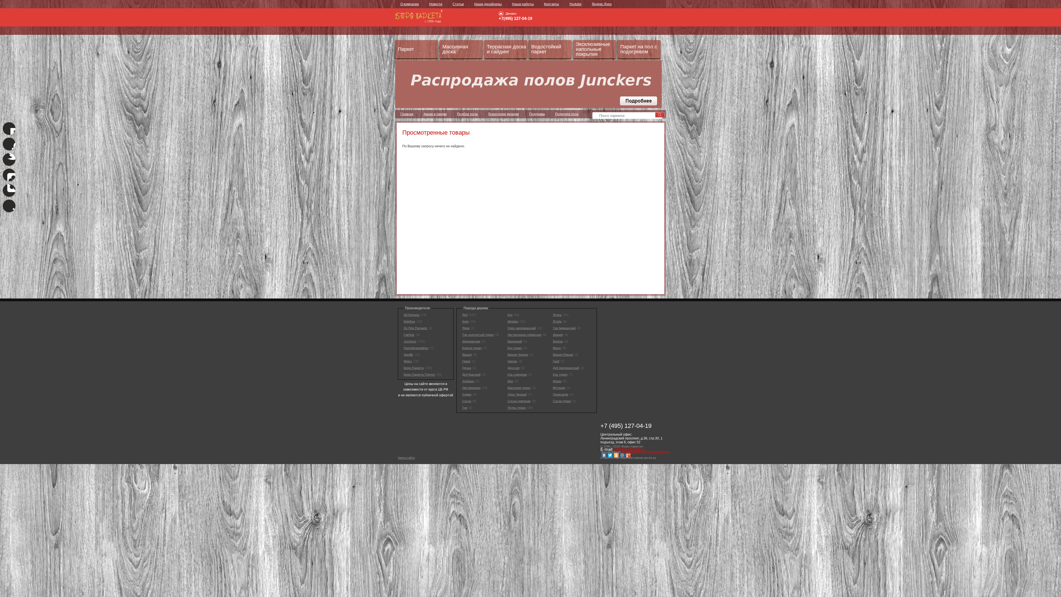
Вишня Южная (563, 354)
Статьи (458, 4)
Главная (406, 114)
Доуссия (513, 368)
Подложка (537, 114)
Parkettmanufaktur (416, 348)
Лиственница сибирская (524, 334)
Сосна (466, 401)
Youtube (575, 4)
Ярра (465, 328)
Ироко (557, 381)
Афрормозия (471, 341)
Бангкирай (515, 341)
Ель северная (517, 374)
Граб (556, 361)
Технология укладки (503, 114)
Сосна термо (562, 401)
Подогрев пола (567, 114)
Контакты (551, 4)
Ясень (557, 314)
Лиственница (471, 387)
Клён (465, 321)
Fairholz (409, 334)
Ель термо (560, 374)
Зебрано (468, 381)
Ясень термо (517, 407)
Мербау (513, 321)
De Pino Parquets (415, 328)
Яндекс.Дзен (602, 4)
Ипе (510, 381)
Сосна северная (519, 401)
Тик (464, 407)
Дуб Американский (566, 368)
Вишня (467, 354)
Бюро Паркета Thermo (419, 374)
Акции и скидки (435, 114)
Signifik (408, 354)
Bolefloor (409, 321)
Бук (510, 314)
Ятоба (557, 321)
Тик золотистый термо (478, 334)
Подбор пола (467, 114)
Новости (435, 4)
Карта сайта (406, 457)
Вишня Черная (518, 354)
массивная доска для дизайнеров (645, 452)
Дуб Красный (471, 374)
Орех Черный (517, 394)
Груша (466, 368)
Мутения (559, 387)
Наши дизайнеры (488, 4)
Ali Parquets (412, 314)
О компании (409, 4)
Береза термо (472, 348)
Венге (557, 348)
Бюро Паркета (414, 368)
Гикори (512, 361)
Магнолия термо (519, 387)
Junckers (410, 341)
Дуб (465, 314)
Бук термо (515, 348)
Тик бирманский (564, 328)
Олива (466, 394)
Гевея (466, 361)
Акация (558, 334)
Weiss (408, 361)
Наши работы (523, 4)
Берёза (558, 341)
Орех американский (522, 328)
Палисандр (560, 394)
